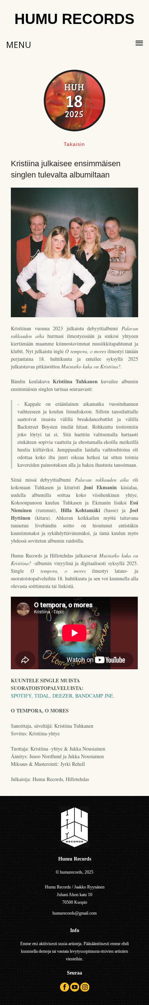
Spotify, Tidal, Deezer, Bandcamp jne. (63, 695)
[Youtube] (74, 990)
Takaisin (74, 144)
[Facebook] (64, 990)
